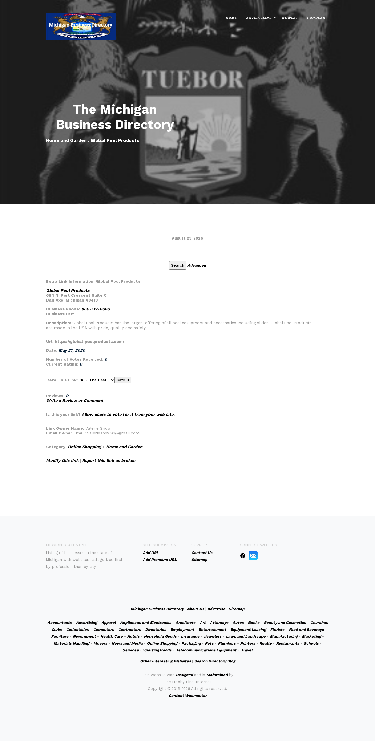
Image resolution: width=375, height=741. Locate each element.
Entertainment (212, 629)
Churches (319, 622)
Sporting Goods (157, 650)
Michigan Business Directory (157, 609)
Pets (209, 643)
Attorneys (219, 622)
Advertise (216, 609)
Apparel (108, 622)
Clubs (56, 629)
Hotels (133, 636)
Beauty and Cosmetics (285, 622)
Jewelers (212, 636)
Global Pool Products (68, 290)
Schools (311, 643)
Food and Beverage (306, 629)
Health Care (111, 636)
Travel (247, 650)
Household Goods (160, 636)
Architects (185, 622)
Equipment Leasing (248, 629)
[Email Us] (253, 555)
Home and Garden (124, 446)
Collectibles (77, 629)
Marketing (311, 636)
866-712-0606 (95, 309)
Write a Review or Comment (74, 400)
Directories (155, 629)
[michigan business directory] (81, 25)
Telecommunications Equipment (206, 650)
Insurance (190, 636)
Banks (253, 622)
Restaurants (287, 643)
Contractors (129, 629)
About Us (195, 609)
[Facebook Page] (243, 555)
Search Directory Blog (214, 661)
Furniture (59, 636)
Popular (316, 18)
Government (84, 636)
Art (203, 622)
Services (130, 650)
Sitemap (236, 609)
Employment (182, 629)
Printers (247, 643)
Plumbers (227, 643)
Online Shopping (84, 446)
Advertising (259, 18)
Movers (100, 643)
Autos (238, 622)
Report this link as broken (108, 460)
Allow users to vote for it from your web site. (128, 414)
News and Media (127, 643)
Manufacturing (283, 636)
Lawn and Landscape (246, 636)
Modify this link (62, 460)
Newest (290, 18)
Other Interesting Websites (165, 661)
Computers (103, 629)
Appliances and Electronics (145, 622)
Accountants (59, 622)
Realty (265, 643)
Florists (277, 629)
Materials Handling (71, 643)
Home (231, 18)
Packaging (191, 643)
